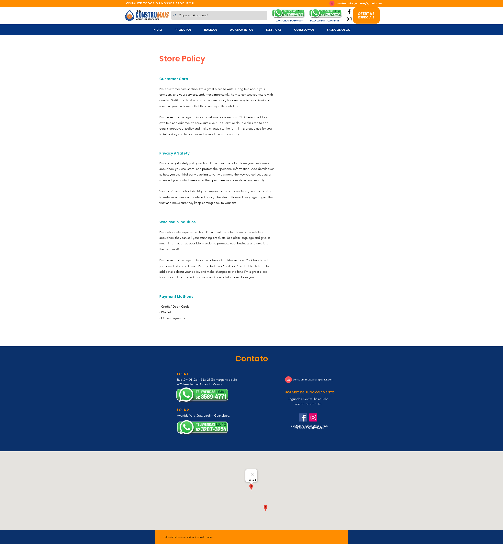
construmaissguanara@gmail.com (359, 3)
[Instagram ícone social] (313, 417)
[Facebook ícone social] (303, 417)
